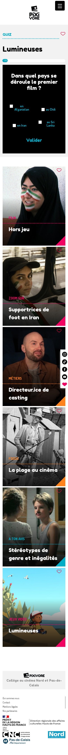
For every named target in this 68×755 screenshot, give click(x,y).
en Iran (22, 125)
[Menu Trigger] (60, 6)
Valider (34, 140)
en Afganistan (21, 107)
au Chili (50, 109)
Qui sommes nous (11, 698)
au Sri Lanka (51, 123)
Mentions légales (10, 706)
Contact (6, 702)
